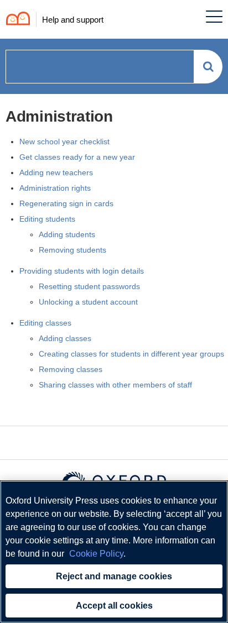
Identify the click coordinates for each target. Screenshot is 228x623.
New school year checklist (64, 141)
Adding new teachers (56, 172)
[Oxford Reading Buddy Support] (15, 19)
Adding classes (65, 338)
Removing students (72, 249)
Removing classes (70, 369)
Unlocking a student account (88, 301)
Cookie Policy (96, 553)
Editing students (47, 218)
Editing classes (45, 322)
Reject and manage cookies (114, 576)
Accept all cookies (114, 605)
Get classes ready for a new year (77, 157)
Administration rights (55, 188)
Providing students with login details (81, 270)
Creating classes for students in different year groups (131, 353)
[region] (114, 551)
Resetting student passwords (89, 286)
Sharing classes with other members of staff (115, 384)
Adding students (67, 234)
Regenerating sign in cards (66, 203)
